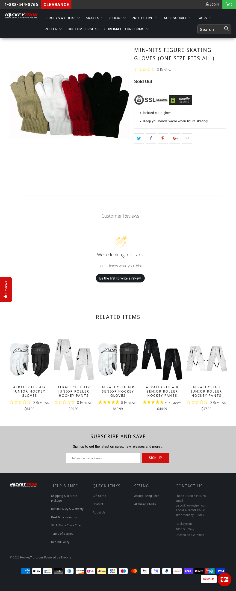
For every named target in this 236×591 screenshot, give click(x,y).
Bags (203, 18)
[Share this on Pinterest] (163, 138)
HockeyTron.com (31, 557)
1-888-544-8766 (21, 4)
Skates (93, 18)
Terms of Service (62, 533)
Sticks (116, 18)
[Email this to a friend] (187, 138)
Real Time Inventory (64, 517)
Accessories (176, 18)
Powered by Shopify (57, 557)
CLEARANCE (56, 4)
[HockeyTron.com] (21, 15)
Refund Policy (60, 542)
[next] (223, 375)
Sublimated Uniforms (124, 29)
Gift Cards (99, 496)
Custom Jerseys (83, 29)
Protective (143, 18)
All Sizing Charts (145, 504)
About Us (99, 512)
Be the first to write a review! (120, 278)
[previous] (12, 375)
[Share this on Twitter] (139, 138)
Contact (98, 504)
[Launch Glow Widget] (224, 579)
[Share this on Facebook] (151, 138)
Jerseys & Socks (61, 18)
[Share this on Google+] (175, 138)
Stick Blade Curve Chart (66, 525)
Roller (52, 29)
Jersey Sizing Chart (146, 496)
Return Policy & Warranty (67, 509)
